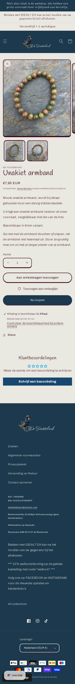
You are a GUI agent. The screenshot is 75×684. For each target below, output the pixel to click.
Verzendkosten (24, 188)
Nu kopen (37, 300)
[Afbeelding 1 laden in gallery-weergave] (14, 150)
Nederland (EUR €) (36, 647)
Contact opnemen (20, 482)
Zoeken (13, 446)
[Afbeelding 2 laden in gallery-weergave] (37, 150)
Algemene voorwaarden (24, 455)
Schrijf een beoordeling (37, 381)
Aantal (7, 254)
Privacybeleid (17, 464)
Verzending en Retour (23, 473)
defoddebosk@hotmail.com (22, 507)
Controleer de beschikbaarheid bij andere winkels (35, 325)
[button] (5, 41)
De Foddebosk (32, 677)
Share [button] (12, 334)
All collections (17, 603)
